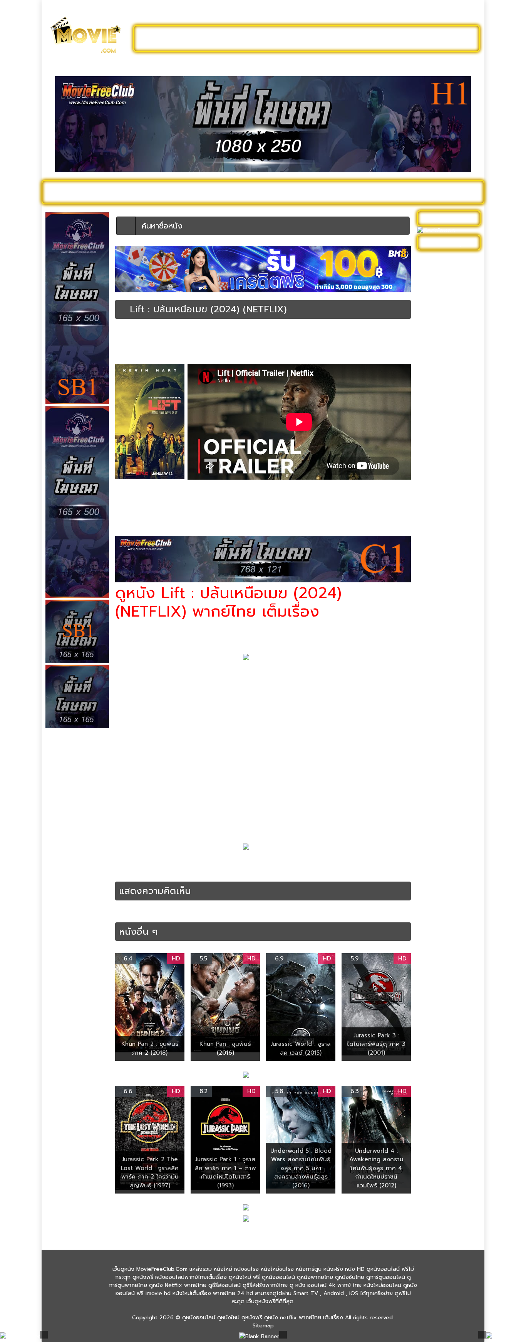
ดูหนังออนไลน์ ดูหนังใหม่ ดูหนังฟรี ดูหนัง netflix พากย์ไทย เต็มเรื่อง (262, 1318)
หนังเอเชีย (432, 721)
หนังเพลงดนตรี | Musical (441, 705)
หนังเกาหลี (433, 689)
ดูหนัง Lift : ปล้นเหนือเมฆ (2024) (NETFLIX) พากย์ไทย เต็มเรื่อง (305, 863)
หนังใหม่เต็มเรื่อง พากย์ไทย (233, 347)
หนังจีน (429, 411)
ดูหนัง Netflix (258, 192)
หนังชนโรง (305, 192)
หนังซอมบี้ (432, 446)
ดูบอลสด (459, 192)
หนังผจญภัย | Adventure (437, 518)
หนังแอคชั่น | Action (182, 347)
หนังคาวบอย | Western (449, 399)
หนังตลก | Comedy (232, 340)
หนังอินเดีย (434, 666)
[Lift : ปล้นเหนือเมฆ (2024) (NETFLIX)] (122, 309)
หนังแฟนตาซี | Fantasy (448, 733)
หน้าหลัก (124, 333)
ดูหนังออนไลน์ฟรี (174, 38)
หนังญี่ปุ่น (432, 458)
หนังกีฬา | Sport (440, 375)
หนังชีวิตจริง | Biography (451, 434)
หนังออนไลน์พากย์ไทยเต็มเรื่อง (358, 340)
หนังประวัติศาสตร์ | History (443, 498)
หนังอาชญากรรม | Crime (208, 506)
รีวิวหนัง (423, 192)
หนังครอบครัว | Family (447, 387)
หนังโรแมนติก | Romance (438, 781)
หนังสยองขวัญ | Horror (449, 602)
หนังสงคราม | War (443, 590)
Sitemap (263, 1326)
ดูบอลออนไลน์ (416, 38)
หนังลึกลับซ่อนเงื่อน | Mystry (445, 562)
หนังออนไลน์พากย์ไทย (296, 38)
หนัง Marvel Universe (447, 351)
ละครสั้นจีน (363, 38)
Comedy (162, 863)
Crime (181, 863)
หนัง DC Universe (443, 339)
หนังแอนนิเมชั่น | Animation (440, 761)
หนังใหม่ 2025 (165, 192)
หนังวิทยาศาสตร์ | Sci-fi (449, 578)
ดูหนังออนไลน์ (78, 192)
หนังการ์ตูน (348, 192)
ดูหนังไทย (212, 192)
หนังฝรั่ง (388, 192)
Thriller (218, 863)
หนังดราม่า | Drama (188, 340)
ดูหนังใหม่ (231, 38)
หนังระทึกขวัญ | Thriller (299, 340)
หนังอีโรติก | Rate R (445, 678)
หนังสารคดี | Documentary (438, 618)
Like (131, 354)
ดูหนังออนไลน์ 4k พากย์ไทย (449, 275)
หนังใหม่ (121, 192)
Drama (199, 863)
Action (140, 863)
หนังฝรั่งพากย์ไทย (186, 871)
